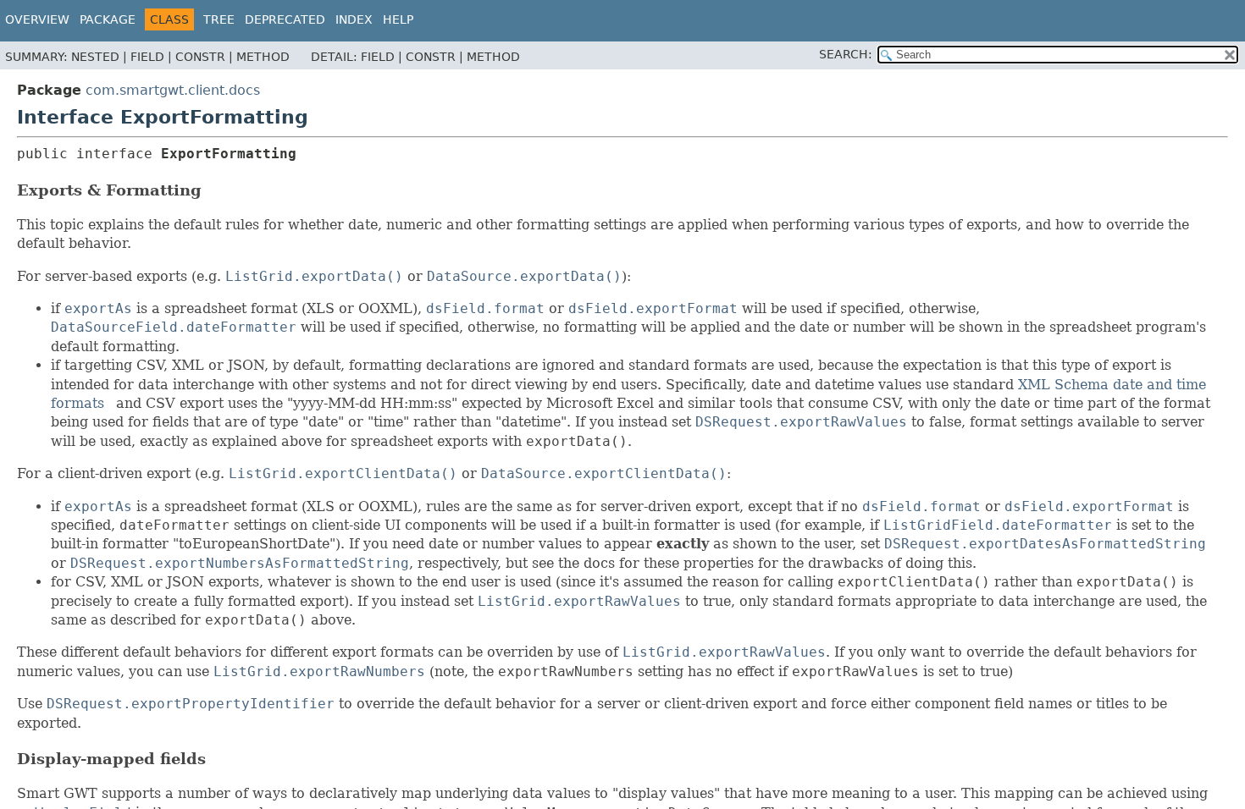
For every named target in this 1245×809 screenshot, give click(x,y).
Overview (37, 19)
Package (108, 19)
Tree (219, 19)
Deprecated (285, 19)
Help (398, 19)
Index (354, 19)
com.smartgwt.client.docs (173, 90)
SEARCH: (845, 54)
